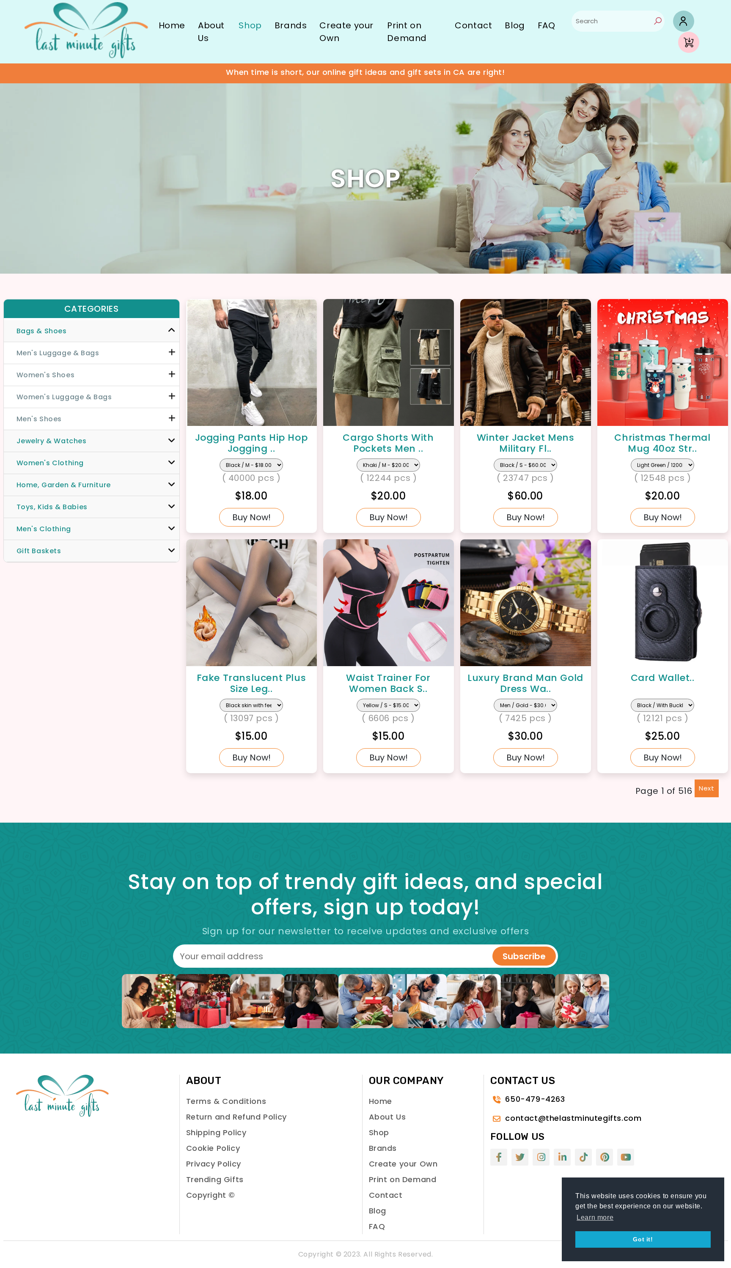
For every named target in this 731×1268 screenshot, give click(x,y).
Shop (250, 25)
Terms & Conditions (226, 1101)
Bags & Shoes (41, 331)
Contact (473, 25)
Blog (515, 25)
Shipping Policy (216, 1132)
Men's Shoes (39, 419)
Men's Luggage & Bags (57, 353)
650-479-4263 (535, 1099)
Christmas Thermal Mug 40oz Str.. (662, 443)
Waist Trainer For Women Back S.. (388, 683)
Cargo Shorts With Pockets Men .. (388, 443)
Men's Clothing (43, 529)
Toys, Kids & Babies (52, 507)
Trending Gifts (215, 1179)
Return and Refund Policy (236, 1117)
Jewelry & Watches (51, 441)
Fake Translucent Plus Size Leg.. (251, 683)
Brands (291, 25)
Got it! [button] (643, 1239)
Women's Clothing (50, 463)
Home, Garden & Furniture (63, 485)
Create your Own (346, 31)
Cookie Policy (213, 1148)
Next (706, 788)
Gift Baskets (38, 551)
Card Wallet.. (663, 677)
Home (172, 25)
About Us (211, 31)
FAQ (546, 25)
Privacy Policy (213, 1163)
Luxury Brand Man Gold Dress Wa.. (525, 683)
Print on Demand (407, 31)
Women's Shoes (45, 375)
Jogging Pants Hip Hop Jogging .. (251, 443)
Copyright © (211, 1195)
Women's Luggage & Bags (64, 397)
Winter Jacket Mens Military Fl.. (525, 443)
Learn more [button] (595, 1217)
